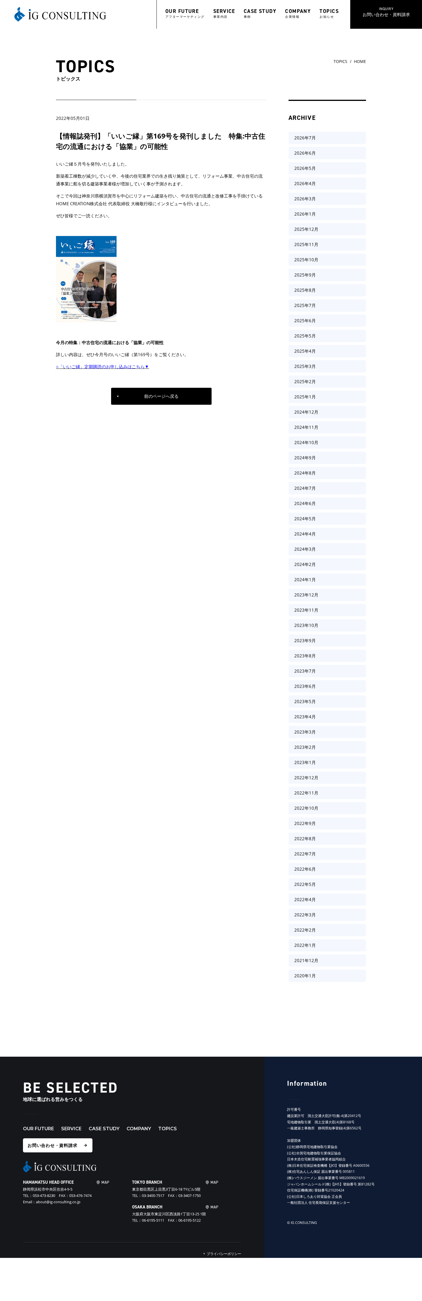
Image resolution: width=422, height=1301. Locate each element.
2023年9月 (305, 640)
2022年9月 (305, 823)
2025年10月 (306, 259)
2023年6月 (305, 686)
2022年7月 (305, 854)
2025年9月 (305, 275)
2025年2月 (305, 381)
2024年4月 (305, 534)
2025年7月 (305, 305)
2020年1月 (305, 975)
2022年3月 (305, 915)
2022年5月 (305, 884)
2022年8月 (305, 838)
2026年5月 (305, 168)
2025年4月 (305, 351)
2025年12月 (306, 229)
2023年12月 (306, 595)
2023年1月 (305, 762)
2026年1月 (305, 214)
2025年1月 (305, 397)
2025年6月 (305, 320)
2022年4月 (305, 899)
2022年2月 (305, 930)
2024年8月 (305, 473)
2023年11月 (306, 610)
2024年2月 (305, 564)
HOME (360, 61)
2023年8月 (305, 656)
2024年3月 (305, 549)
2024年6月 (305, 503)
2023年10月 (306, 625)
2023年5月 (305, 701)
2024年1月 (305, 579)
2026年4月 (305, 183)
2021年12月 (306, 960)
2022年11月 (306, 793)
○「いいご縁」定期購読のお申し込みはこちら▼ (102, 366)
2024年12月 (306, 412)
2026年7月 (305, 138)
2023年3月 (305, 732)
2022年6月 (305, 869)
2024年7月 (305, 488)
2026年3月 (305, 199)
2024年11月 (306, 427)
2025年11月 (306, 244)
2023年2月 (305, 747)
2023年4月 (305, 716)
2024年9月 (305, 457)
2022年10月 (306, 808)
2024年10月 (306, 442)
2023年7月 (305, 671)
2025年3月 (305, 366)
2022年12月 (306, 777)
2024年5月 (305, 518)
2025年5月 (305, 336)
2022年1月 (305, 945)
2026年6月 (305, 153)
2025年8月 (305, 290)
